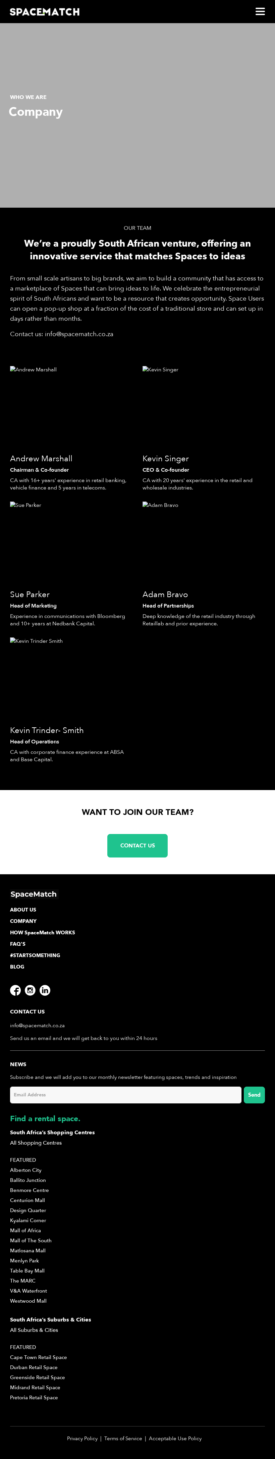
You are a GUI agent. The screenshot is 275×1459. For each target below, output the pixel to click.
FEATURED (23, 1160)
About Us (23, 909)
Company (23, 921)
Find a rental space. (45, 1118)
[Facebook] (15, 990)
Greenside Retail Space (37, 1377)
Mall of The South (31, 1240)
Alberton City (26, 1170)
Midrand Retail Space (35, 1387)
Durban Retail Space (34, 1367)
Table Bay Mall (27, 1270)
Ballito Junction (28, 1180)
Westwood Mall (28, 1301)
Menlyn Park (24, 1260)
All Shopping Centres (36, 1143)
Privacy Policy (82, 1438)
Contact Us (137, 845)
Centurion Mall (27, 1200)
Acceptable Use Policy (175, 1438)
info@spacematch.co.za (79, 334)
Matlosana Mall (28, 1250)
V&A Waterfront (28, 1291)
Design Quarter (28, 1210)
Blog (17, 966)
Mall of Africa (25, 1230)
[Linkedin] (45, 990)
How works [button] (42, 932)
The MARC (23, 1281)
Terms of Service (123, 1438)
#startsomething (35, 955)
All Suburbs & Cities (34, 1330)
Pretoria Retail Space (34, 1397)
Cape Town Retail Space (38, 1357)
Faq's (17, 944)
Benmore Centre (29, 1190)
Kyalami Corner (28, 1220)
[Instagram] (30, 990)
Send (254, 1095)
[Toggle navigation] (260, 11)
